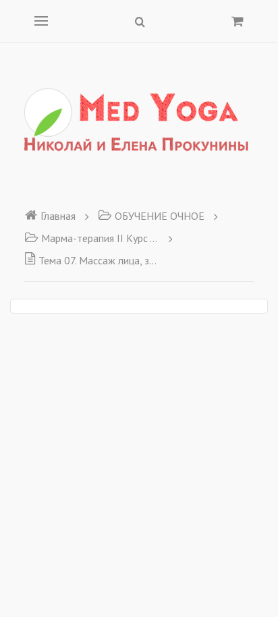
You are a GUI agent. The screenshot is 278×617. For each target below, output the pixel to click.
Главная (58, 216)
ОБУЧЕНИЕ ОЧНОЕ (159, 216)
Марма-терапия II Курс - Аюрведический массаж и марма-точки (100, 238)
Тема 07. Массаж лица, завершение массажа (98, 260)
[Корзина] (237, 21)
